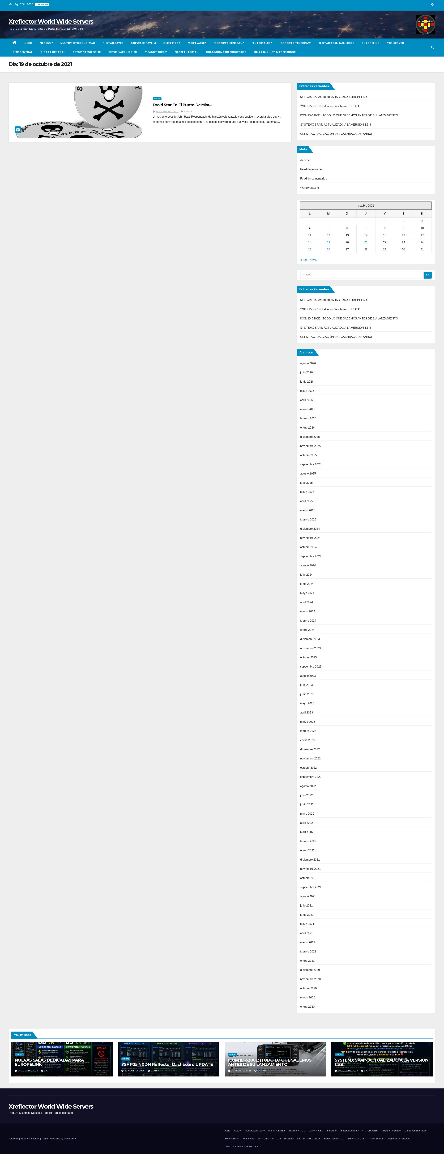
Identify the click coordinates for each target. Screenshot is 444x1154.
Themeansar (70, 1138)
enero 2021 (307, 960)
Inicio (28, 43)
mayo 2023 (307, 703)
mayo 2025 (307, 491)
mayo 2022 (307, 813)
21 (366, 242)
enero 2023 (307, 740)
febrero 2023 (308, 730)
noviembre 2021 (310, 868)
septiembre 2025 (310, 464)
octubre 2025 (308, 455)
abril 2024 (306, 602)
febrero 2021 (308, 951)
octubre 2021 (308, 878)
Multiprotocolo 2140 (77, 43)
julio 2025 (306, 482)
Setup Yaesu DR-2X (122, 52)
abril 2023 (306, 712)
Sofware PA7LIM (143, 43)
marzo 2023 (307, 721)
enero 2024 (307, 629)
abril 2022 (306, 822)
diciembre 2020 (310, 969)
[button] (432, 47)
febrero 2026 (308, 418)
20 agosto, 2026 (241, 1071)
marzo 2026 (307, 409)
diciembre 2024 (310, 528)
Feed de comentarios (313, 178)
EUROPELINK (370, 43)
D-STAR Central (52, 52)
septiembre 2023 (310, 666)
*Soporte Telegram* (295, 43)
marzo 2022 (307, 832)
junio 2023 (307, 694)
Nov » (313, 259)
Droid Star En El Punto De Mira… (182, 104)
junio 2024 (307, 583)
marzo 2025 (307, 510)
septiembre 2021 (310, 887)
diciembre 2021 (310, 859)
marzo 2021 (307, 942)
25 (309, 249)
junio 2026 (307, 381)
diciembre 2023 (310, 639)
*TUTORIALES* (261, 43)
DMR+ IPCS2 (171, 43)
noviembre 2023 (310, 648)
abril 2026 (306, 400)
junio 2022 (307, 804)
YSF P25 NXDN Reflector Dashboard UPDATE (330, 106)
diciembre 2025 (310, 436)
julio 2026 (306, 372)
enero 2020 (307, 1006)
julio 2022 (306, 795)
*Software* (197, 43)
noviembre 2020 (310, 979)
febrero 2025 (308, 519)
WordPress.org (309, 187)
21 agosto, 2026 (135, 1071)
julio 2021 (306, 905)
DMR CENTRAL (22, 52)
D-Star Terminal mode (336, 43)
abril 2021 (306, 933)
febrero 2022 (308, 841)
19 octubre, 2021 (167, 111)
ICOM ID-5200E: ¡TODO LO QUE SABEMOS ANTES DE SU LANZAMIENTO (349, 115)
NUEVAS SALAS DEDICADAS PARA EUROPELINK (334, 97)
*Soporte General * (229, 43)
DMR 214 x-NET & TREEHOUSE (275, 52)
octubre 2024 (308, 547)
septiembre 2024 (310, 556)
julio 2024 (306, 574)
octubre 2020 (308, 988)
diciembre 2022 (310, 749)
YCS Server (395, 43)
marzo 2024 (307, 611)
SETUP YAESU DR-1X (87, 52)
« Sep (304, 259)
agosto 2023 (308, 675)
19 (328, 242)
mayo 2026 (307, 390)
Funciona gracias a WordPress (24, 1138)
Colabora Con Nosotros (226, 52)
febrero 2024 (308, 620)
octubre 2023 (308, 657)
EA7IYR (188, 111)
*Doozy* (46, 43)
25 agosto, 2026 (28, 1071)
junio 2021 (307, 914)
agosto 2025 (308, 473)
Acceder (305, 160)
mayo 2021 (307, 923)
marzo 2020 (307, 997)
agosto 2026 (308, 363)
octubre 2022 (308, 767)
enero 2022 (307, 850)
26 (328, 249)
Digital (157, 99)
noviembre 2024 (310, 537)
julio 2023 (306, 684)
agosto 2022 (308, 786)
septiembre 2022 (310, 776)
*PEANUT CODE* (156, 52)
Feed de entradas (311, 169)
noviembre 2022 (310, 758)
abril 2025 (306, 501)
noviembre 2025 (310, 445)
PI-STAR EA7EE (113, 43)
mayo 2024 (307, 593)
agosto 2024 (308, 565)
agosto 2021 (308, 896)
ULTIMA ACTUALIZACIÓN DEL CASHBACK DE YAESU (336, 133)
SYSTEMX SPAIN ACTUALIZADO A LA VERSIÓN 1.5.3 (335, 124)
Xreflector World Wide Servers (51, 21)
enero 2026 (307, 427)
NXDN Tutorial (186, 52)
